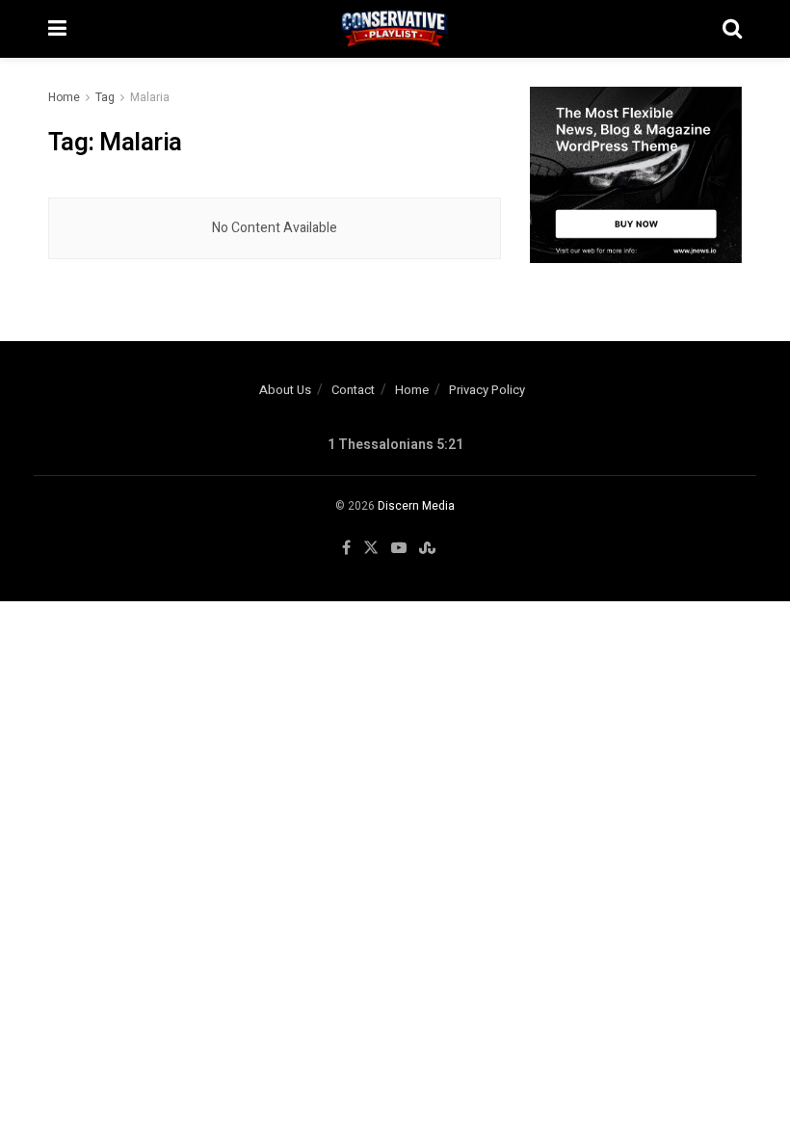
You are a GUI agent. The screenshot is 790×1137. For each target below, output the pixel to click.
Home (64, 97)
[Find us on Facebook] (346, 548)
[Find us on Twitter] (371, 548)
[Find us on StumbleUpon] (427, 548)
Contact (353, 390)
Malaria (150, 97)
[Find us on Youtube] (399, 548)
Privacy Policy (487, 390)
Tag (105, 97)
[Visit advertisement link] (636, 175)
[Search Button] (732, 29)
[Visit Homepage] (395, 29)
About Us (285, 390)
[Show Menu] (57, 29)
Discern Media (416, 506)
